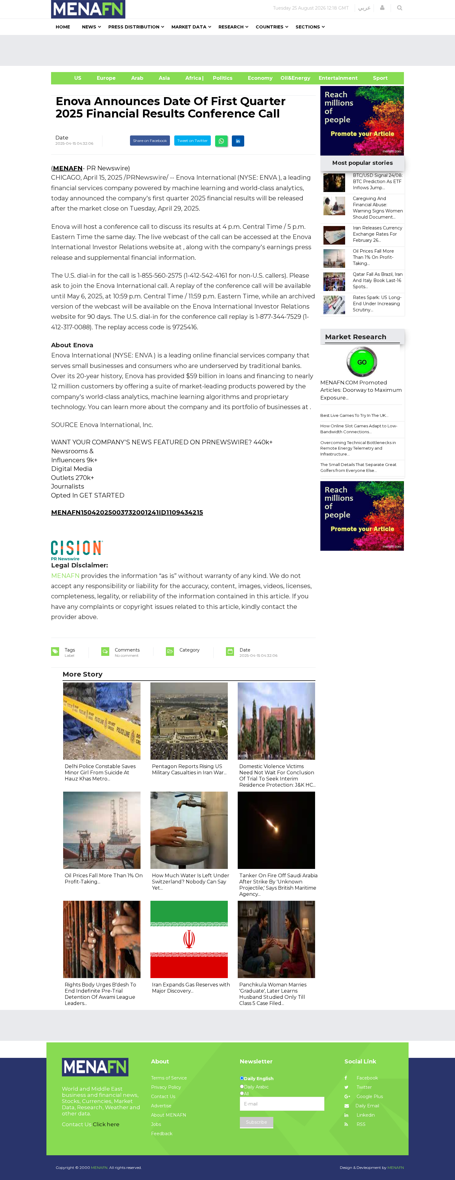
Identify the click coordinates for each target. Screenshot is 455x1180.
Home (63, 27)
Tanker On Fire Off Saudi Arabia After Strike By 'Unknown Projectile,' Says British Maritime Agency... (278, 885)
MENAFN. (99, 1167)
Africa (192, 78)
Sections (308, 27)
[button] (382, 7)
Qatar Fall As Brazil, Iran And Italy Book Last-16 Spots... (378, 280)
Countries (270, 27)
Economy (260, 78)
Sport (376, 78)
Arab (137, 78)
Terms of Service (169, 1078)
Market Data (188, 27)
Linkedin (365, 1115)
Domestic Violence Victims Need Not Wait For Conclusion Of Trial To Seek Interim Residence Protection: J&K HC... (277, 775)
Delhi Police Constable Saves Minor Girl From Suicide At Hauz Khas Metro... (100, 772)
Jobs (156, 1124)
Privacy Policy (166, 1087)
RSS (360, 1124)
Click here (106, 1124)
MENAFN (68, 168)
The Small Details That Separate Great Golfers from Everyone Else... (358, 467)
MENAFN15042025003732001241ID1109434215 (127, 512)
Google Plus (369, 1096)
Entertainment (328, 78)
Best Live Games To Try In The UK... (354, 415)
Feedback (161, 1133)
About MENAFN (168, 1115)
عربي (364, 7)
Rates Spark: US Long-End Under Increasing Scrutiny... (377, 304)
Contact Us (163, 1096)
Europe (106, 78)
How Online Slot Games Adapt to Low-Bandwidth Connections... (358, 428)
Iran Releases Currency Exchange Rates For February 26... (377, 234)
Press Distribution (133, 27)
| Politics (221, 78)
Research (231, 27)
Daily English (259, 1078)
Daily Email (367, 1106)
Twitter (363, 1087)
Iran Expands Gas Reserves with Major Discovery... (191, 988)
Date (61, 138)
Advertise (161, 1106)
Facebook (366, 1078)
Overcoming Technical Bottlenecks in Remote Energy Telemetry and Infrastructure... (358, 448)
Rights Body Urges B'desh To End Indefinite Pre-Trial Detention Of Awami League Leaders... (100, 994)
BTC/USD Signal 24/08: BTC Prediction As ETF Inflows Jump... (378, 181)
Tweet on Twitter (192, 140)
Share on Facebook (150, 140)
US (70, 78)
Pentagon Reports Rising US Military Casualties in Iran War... (189, 769)
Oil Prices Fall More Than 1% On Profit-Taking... (373, 257)
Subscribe (256, 1122)
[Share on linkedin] (238, 141)
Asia (164, 78)
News (89, 27)
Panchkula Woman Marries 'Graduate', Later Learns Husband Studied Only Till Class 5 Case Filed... (272, 994)
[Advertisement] (230, 50)
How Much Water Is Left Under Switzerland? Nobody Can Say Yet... (190, 882)
